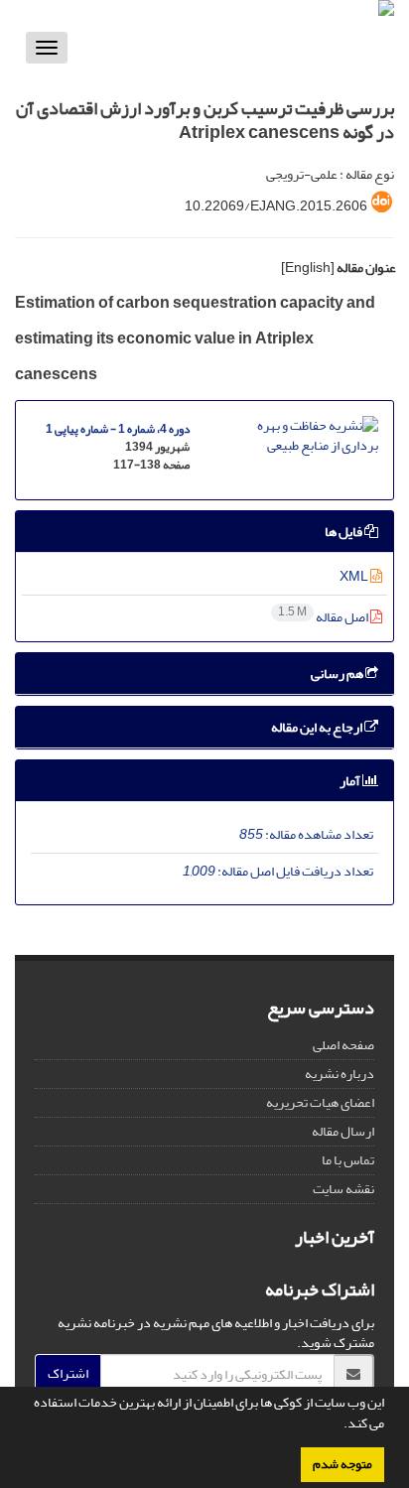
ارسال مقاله (343, 1131)
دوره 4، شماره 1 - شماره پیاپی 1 (118, 429)
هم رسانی (338, 673)
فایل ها (344, 531)
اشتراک (68, 1373)
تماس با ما (348, 1160)
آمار (351, 780)
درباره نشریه (339, 1073)
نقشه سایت (343, 1188)
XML (355, 576)
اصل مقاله (324, 617)
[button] (338, 1425)
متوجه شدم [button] (342, 1464)
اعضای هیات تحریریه (320, 1102)
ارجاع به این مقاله (317, 727)
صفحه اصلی (343, 1044)
